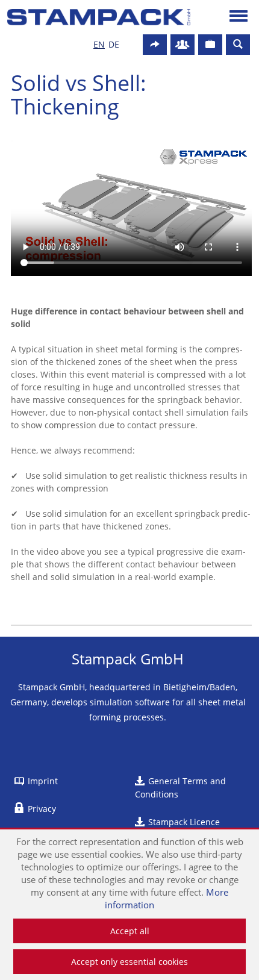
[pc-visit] (155, 44)
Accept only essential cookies (129, 961)
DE (113, 44)
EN (99, 44)
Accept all (129, 931)
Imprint (43, 781)
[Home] (99, 17)
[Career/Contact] (182, 44)
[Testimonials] (210, 44)
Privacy (42, 808)
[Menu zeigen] (238, 17)
